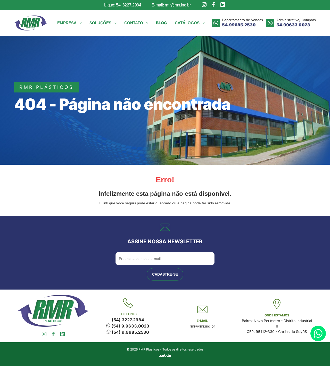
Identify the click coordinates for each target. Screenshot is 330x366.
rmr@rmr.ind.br (202, 326)
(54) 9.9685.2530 (130, 332)
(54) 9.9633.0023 (129, 326)
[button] (69, 23)
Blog (161, 22)
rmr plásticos (46, 87)
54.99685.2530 (239, 24)
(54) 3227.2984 (128, 319)
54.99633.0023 (293, 24)
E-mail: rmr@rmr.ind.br (171, 5)
